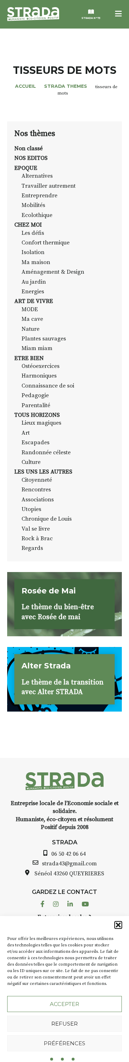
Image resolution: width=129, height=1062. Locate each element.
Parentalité (36, 405)
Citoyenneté (37, 480)
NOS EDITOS (31, 158)
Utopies (31, 509)
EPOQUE (25, 168)
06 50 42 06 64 (68, 854)
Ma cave (32, 319)
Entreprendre (39, 195)
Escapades (35, 442)
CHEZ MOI (28, 224)
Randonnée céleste (46, 452)
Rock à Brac (37, 538)
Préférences (64, 1043)
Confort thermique (46, 242)
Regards (32, 548)
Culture (31, 462)
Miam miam (37, 348)
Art (26, 432)
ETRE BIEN (29, 358)
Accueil (25, 86)
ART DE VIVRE (33, 301)
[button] (118, 925)
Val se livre (36, 528)
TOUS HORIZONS (37, 415)
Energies (33, 291)
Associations (38, 499)
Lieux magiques (41, 422)
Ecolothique (37, 215)
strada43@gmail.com (69, 863)
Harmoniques (39, 375)
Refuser (64, 1023)
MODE (30, 309)
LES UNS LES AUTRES (43, 471)
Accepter (64, 1004)
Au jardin (34, 281)
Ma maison (36, 262)
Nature (30, 329)
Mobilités (33, 205)
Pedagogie (35, 395)
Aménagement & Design (53, 271)
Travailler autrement (49, 185)
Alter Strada (46, 665)
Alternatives (37, 175)
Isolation (33, 252)
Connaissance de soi (48, 385)
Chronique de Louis (47, 518)
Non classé (28, 148)
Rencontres (36, 489)
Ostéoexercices (40, 366)
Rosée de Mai (49, 590)
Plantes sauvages (44, 338)
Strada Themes (65, 86)
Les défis (33, 233)
